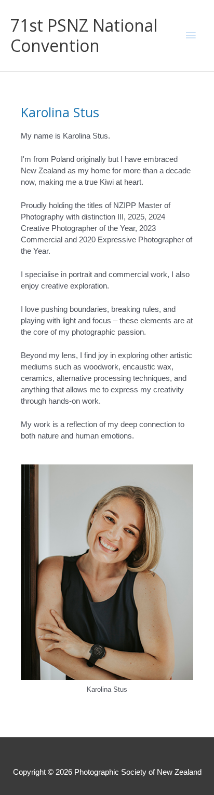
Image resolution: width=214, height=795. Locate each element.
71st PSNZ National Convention (83, 35)
